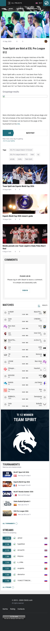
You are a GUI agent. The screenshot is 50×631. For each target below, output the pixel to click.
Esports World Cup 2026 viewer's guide (18, 216)
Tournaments (31, 9)
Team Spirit (28, 159)
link (18, 124)
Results (44, 305)
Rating (12, 609)
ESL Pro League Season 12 (18, 154)
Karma (5, 609)
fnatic (32, 154)
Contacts (21, 609)
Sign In (25, 290)
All (39, 305)
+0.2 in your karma (9, 141)
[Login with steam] (46, 3)
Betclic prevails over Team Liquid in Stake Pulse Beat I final (24, 247)
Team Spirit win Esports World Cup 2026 (18, 186)
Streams (19, 9)
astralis (12, 159)
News (11, 9)
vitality (20, 159)
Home (4, 9)
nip (38, 154)
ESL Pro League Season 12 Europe (21, 150)
